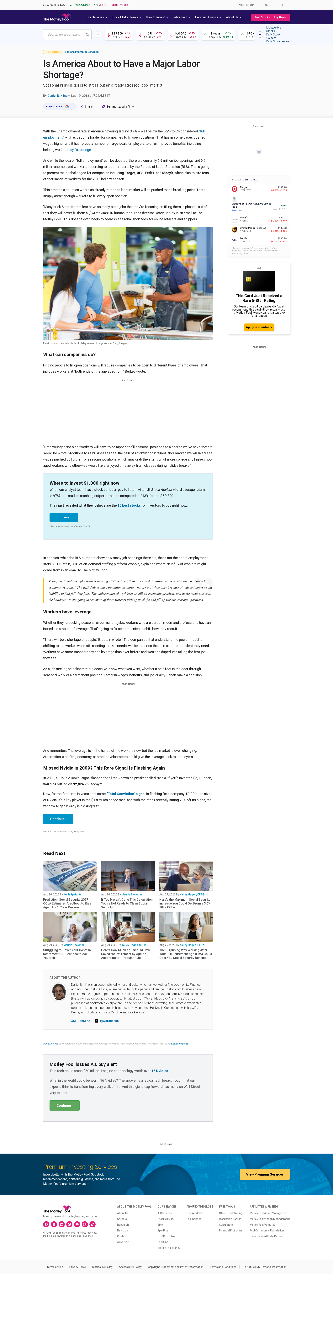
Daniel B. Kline (57, 96)
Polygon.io (87, 1236)
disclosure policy (179, 1043)
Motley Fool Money (169, 1247)
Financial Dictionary (230, 1230)
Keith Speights (72, 894)
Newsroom (123, 1230)
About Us (122, 1213)
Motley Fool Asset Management (269, 1213)
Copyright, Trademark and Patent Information (176, 1266)
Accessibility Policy (130, 1266)
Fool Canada (194, 1218)
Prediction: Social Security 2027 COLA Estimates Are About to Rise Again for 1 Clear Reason (67, 903)
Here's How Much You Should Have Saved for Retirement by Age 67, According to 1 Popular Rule (126, 954)
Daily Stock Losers (278, 41)
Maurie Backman (132, 894)
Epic (160, 1224)
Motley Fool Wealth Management (270, 1218)
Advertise (123, 1242)
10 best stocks (129, 505)
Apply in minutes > (259, 327)
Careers (122, 1218)
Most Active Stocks (273, 29)
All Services (165, 1213)
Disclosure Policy (102, 1266)
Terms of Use (55, 1266)
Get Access (236, 210)
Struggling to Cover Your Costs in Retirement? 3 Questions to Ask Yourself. (67, 954)
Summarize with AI (118, 106)
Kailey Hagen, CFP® (192, 894)
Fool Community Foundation (267, 1230)
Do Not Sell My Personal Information (265, 1266)
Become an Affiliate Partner (266, 1236)
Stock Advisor (166, 1218)
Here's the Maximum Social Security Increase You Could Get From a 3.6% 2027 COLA (185, 903)
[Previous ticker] (98, 34)
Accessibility (247, 5)
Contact (122, 1236)
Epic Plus (163, 1230)
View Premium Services (265, 1174)
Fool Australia (195, 1213)
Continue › (63, 517)
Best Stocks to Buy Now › (270, 17)
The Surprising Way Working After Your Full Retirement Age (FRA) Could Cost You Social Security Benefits (185, 954)
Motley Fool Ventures (262, 1224)
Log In (267, 5)
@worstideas (109, 1021)
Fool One (163, 1242)
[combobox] (67, 34)
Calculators (226, 1224)
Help (283, 5)
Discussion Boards (230, 1218)
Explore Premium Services (82, 51)
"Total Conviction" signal (126, 794)
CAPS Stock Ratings (231, 1213)
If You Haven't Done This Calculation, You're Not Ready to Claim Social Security (127, 903)
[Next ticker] (260, 34)
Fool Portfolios (166, 1236)
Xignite (73, 1236)
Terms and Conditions (223, 1266)
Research (123, 1224)
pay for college (79, 150)
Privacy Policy (77, 1266)
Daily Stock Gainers (273, 36)
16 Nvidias (159, 1071)
